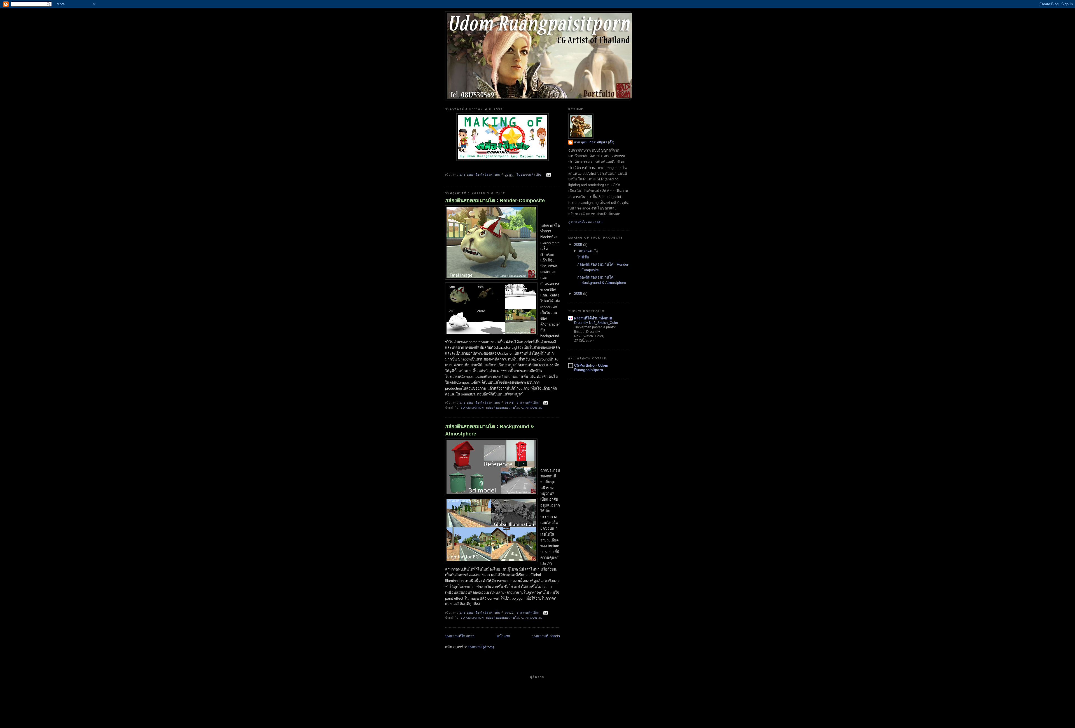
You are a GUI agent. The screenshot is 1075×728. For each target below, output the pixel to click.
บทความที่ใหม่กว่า (459, 636)
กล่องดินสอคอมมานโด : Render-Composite (495, 200)
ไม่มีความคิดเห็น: (530, 174)
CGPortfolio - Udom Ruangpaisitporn (591, 367)
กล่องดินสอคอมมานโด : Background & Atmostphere (489, 430)
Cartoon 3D (532, 407)
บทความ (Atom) (481, 647)
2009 (578, 244)
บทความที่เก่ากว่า (546, 636)
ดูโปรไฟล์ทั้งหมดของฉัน (585, 222)
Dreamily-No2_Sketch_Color (596, 323)
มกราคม (586, 251)
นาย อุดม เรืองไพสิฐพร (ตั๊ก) (594, 142)
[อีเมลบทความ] (548, 174)
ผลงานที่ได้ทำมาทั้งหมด (593, 318)
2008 (578, 293)
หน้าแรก (503, 636)
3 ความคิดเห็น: (529, 612)
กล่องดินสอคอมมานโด (502, 407)
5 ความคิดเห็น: (529, 402)
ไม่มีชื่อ (583, 257)
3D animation (472, 407)
